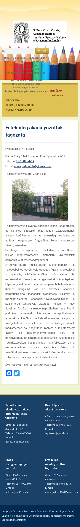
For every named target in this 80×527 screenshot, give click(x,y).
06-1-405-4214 (25, 161)
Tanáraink (56, 95)
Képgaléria (12, 100)
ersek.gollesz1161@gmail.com (33, 166)
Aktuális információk (19, 105)
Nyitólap (56, 90)
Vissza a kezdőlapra (18, 109)
